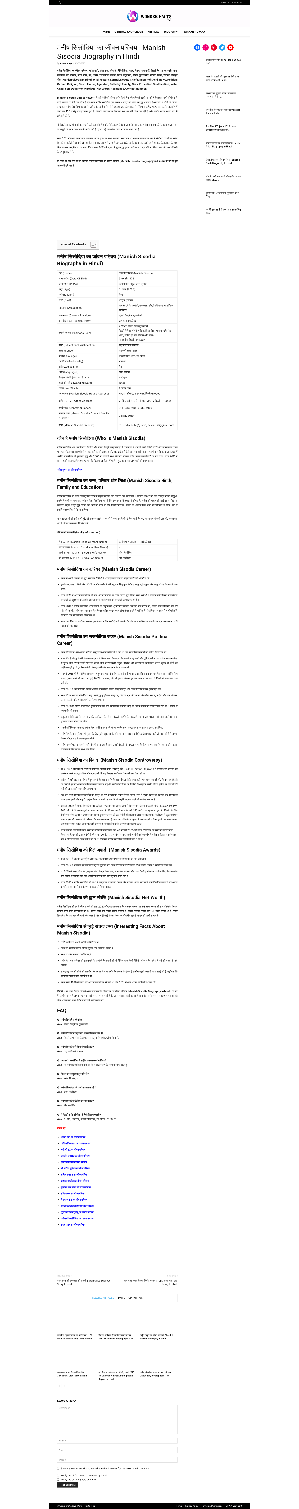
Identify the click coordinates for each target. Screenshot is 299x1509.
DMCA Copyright (234, 1505)
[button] (59, 2)
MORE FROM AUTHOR (130, 1298)
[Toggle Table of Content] (92, 245)
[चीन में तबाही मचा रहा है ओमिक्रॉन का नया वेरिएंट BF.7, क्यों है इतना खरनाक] (194, 181)
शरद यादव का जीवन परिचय (73, 1224)
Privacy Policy (191, 1505)
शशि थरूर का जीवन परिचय (73, 1193)
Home (106, 31)
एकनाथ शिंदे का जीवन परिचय (74, 1162)
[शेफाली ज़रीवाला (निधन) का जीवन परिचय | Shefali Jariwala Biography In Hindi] (117, 1319)
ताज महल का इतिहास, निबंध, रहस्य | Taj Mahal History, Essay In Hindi (151, 1282)
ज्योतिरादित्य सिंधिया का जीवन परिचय (77, 1218)
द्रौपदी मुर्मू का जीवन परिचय (73, 1149)
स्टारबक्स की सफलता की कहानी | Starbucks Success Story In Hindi (84, 1282)
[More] (92, 1259)
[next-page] (65, 1386)
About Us (225, 2)
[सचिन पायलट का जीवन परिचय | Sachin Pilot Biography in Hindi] (194, 147)
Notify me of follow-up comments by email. (84, 1475)
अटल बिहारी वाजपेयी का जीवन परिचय (77, 1206)
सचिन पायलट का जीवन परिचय (74, 1174)
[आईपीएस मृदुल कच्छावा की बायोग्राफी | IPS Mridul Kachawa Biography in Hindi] (76, 1319)
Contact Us (237, 2)
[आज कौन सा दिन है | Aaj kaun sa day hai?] (194, 64)
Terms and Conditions (212, 1505)
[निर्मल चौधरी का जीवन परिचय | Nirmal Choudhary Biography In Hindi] (159, 1356)
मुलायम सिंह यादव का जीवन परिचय (76, 1187)
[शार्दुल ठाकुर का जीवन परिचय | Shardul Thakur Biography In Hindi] (159, 1319)
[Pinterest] (76, 1259)
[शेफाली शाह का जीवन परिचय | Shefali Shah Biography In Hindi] (194, 164)
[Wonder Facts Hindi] (149, 16)
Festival (153, 31)
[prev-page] (59, 1386)
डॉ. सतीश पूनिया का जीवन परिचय (75, 1168)
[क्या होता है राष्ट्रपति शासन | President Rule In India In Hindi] (194, 114)
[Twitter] (68, 1259)
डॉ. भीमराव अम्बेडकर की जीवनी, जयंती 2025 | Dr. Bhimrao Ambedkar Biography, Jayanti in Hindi (116, 1375)
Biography (171, 31)
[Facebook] (60, 1259)
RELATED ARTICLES (103, 1298)
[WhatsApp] (84, 1259)
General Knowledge (129, 31)
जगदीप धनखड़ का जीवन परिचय (75, 1155)
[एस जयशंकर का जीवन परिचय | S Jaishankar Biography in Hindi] (76, 1356)
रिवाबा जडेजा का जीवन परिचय (74, 1199)
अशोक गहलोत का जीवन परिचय (75, 1180)
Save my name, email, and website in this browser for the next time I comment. (105, 1468)
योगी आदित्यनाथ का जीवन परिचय (75, 1143)
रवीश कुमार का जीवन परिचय (69, 469)
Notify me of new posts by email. (78, 1479)
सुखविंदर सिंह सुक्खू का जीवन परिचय (77, 1212)
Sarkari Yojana (194, 31)
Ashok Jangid (66, 63)
